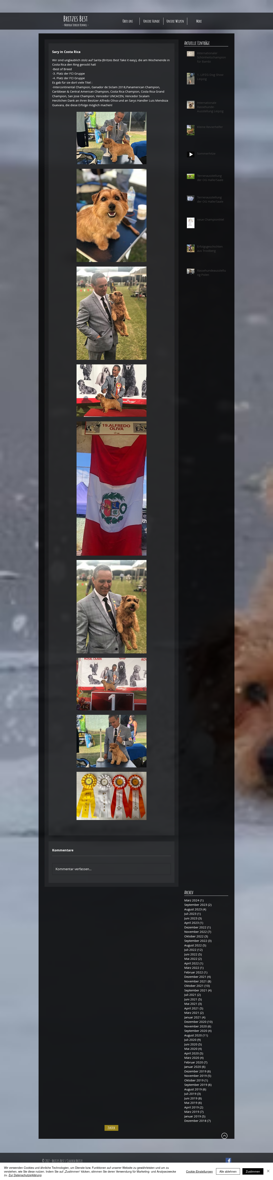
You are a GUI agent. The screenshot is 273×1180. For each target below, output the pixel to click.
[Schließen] (268, 1171)
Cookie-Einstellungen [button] (199, 1171)
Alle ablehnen (228, 1171)
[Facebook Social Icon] (228, 1160)
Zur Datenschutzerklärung (25, 1175)
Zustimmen (253, 1171)
